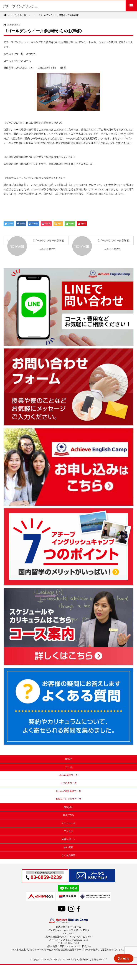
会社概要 (68, 847)
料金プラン (68, 815)
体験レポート (68, 839)
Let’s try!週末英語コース (68, 791)
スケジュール (68, 823)
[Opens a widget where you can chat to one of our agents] (123, 958)
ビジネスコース (68, 783)
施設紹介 (68, 807)
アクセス (68, 831)
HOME (68, 759)
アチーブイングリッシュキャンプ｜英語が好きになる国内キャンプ (74, 959)
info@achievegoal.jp (78, 939)
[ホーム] (5, 14)
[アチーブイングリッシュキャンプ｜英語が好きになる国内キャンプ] (68, 922)
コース (68, 767)
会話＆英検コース (68, 775)
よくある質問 (68, 855)
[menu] (131, 5)
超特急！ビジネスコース (68, 799)
